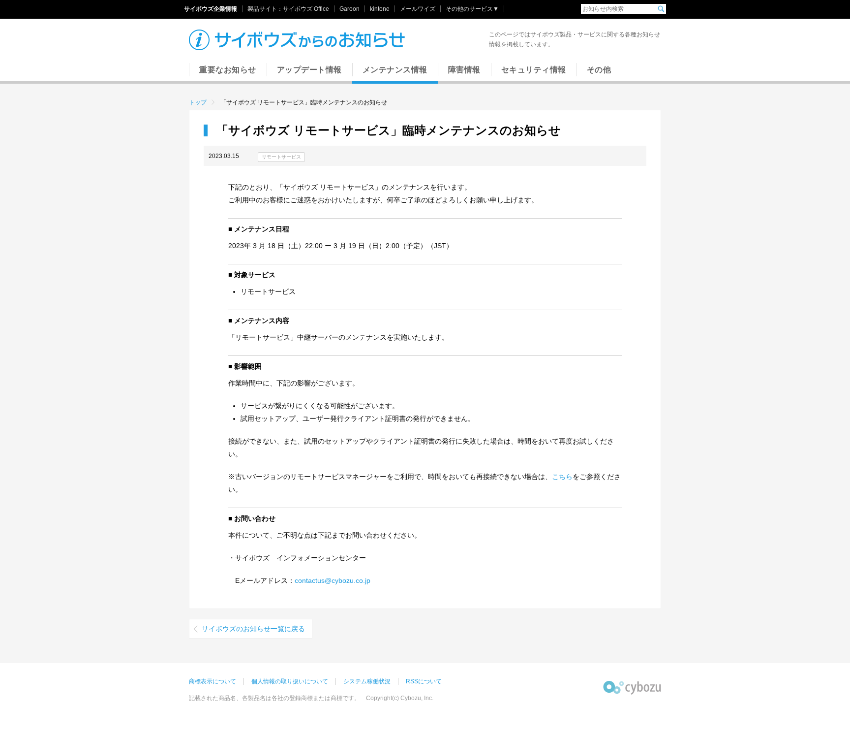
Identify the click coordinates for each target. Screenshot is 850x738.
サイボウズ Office (306, 8)
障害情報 (464, 69)
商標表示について (212, 681)
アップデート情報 (309, 69)
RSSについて (424, 681)
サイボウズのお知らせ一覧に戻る (253, 629)
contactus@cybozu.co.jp (332, 580)
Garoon (349, 8)
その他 (599, 69)
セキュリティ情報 (533, 69)
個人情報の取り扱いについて (289, 681)
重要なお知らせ (227, 69)
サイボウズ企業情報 (210, 8)
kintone (380, 8)
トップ (198, 102)
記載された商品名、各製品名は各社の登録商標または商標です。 (274, 698)
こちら (562, 477)
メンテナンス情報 (395, 69)
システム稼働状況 (367, 681)
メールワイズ (417, 8)
